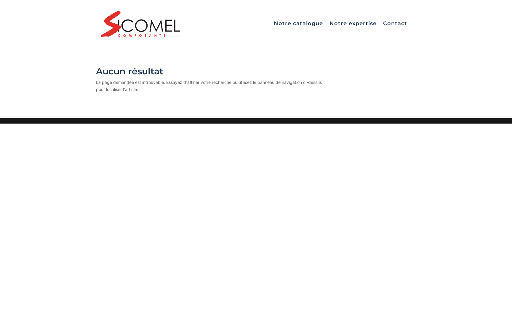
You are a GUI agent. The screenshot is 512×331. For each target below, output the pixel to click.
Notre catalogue (298, 23)
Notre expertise (353, 23)
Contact (395, 23)
